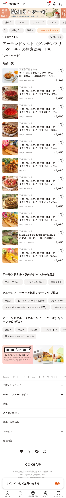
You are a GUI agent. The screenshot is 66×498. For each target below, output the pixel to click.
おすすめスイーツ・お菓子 (31, 300)
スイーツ (22, 22)
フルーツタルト (13, 282)
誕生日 (8, 22)
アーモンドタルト (50, 377)
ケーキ (23, 377)
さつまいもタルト (36, 282)
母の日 (21, 329)
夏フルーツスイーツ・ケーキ (19, 336)
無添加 (8, 300)
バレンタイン (50, 329)
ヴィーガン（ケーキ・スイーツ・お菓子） (26, 307)
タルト (34, 377)
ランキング (38, 22)
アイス (53, 22)
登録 (57, 483)
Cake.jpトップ (8, 377)
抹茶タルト (56, 282)
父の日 (34, 329)
